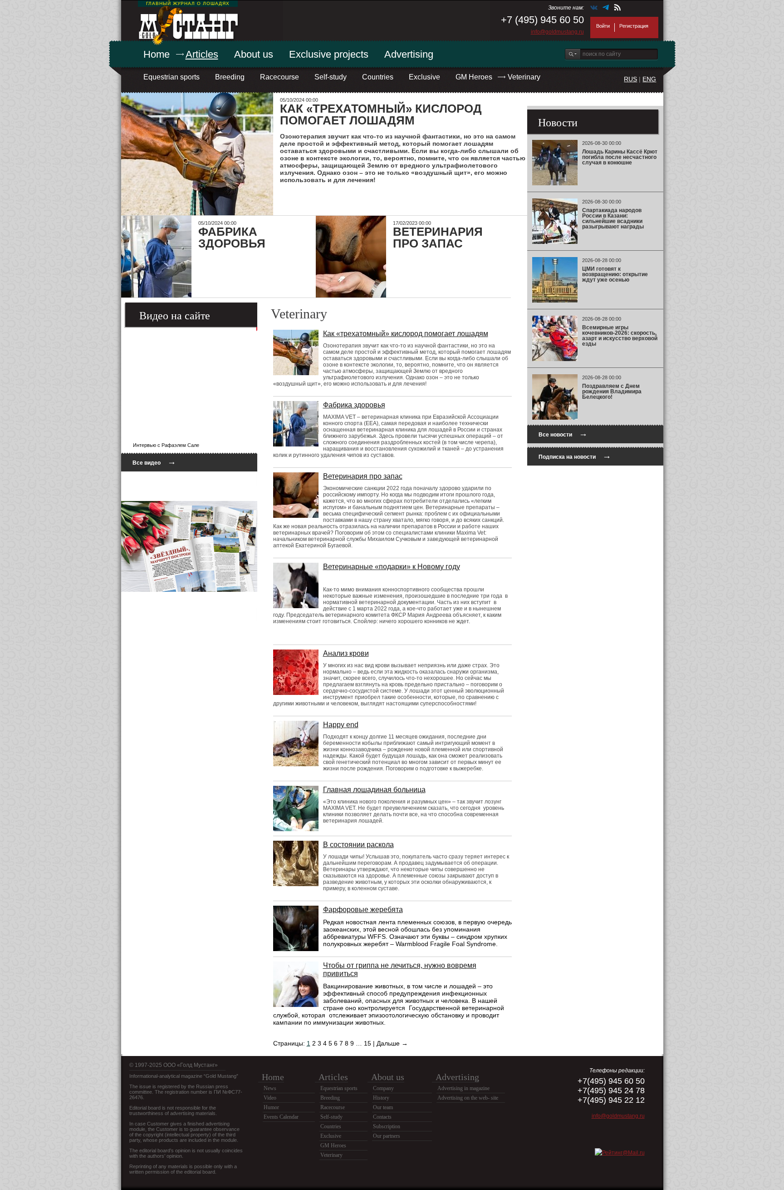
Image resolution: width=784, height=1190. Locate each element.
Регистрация (633, 26)
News (270, 1088)
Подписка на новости (575, 456)
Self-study (330, 77)
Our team (383, 1107)
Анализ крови (346, 653)
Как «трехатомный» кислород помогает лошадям (405, 333)
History (381, 1098)
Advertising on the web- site (467, 1098)
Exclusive (424, 77)
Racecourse (279, 77)
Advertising (408, 54)
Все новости (563, 433)
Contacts (382, 1117)
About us (253, 54)
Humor (271, 1107)
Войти (603, 26)
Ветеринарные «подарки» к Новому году (391, 566)
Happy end (340, 725)
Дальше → (392, 1043)
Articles (202, 54)
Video (270, 1098)
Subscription (386, 1126)
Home (156, 54)
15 (367, 1043)
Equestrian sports (171, 77)
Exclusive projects (328, 54)
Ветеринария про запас (362, 476)
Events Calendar (281, 1117)
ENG (649, 79)
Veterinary (524, 77)
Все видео (154, 461)
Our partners (386, 1136)
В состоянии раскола (358, 844)
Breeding (230, 77)
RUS (630, 79)
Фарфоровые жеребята (363, 909)
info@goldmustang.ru (557, 32)
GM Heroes (474, 77)
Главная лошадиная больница (374, 789)
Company (383, 1088)
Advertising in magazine (463, 1088)
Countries (377, 77)
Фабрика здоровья (354, 405)
